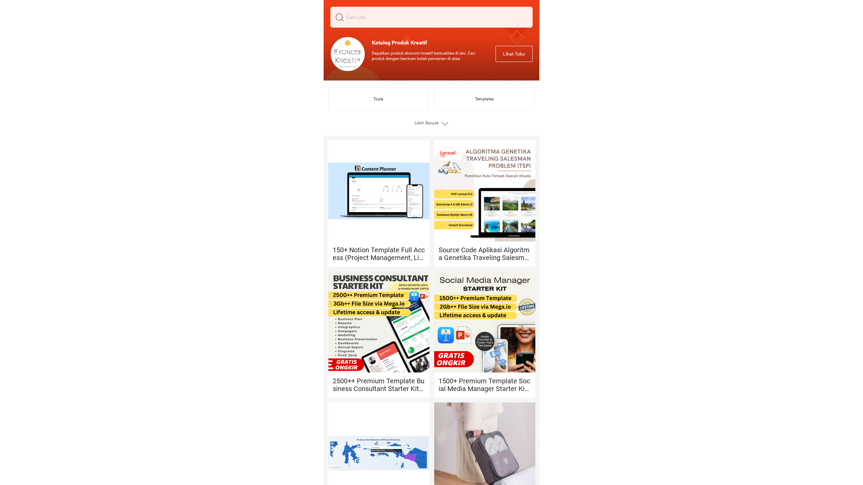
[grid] (431, 242)
